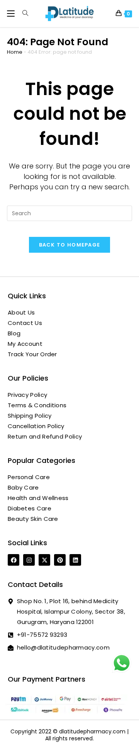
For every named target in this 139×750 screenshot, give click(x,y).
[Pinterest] (60, 560)
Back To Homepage (69, 244)
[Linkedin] (75, 560)
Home (14, 52)
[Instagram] (29, 560)
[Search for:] (23, 13)
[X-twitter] (44, 560)
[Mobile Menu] (12, 13)
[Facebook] (13, 560)
